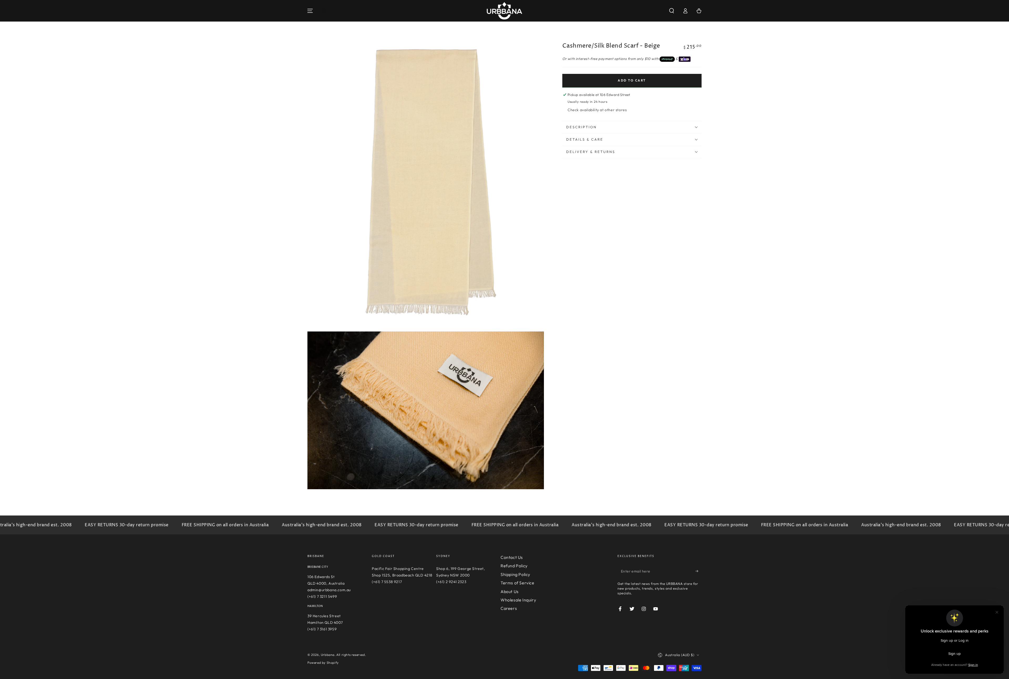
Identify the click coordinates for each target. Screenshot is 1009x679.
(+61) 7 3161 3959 (322, 629)
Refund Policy (514, 565)
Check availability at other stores (597, 110)
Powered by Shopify (323, 663)
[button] (671, 11)
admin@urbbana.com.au (329, 590)
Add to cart (632, 80)
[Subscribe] (699, 571)
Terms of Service (517, 582)
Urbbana (327, 655)
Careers (509, 608)
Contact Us (512, 557)
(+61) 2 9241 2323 (451, 581)
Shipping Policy (515, 574)
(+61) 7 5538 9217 (387, 581)
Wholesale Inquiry (518, 600)
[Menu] (310, 11)
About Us (510, 591)
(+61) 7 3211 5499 (322, 596)
